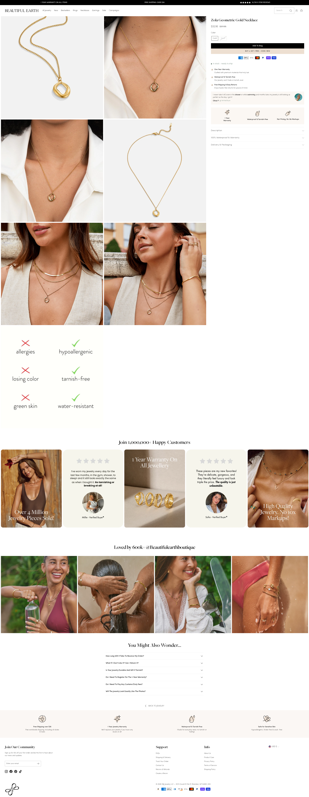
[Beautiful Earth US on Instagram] (6, 771)
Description (216, 131)
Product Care (209, 757)
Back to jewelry (156, 706)
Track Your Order (162, 761)
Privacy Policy (209, 761)
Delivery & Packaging (221, 145)
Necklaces (85, 10)
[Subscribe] (38, 763)
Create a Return (162, 773)
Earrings (95, 10)
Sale (104, 10)
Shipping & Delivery (163, 757)
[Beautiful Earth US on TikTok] (20, 771)
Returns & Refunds (163, 769)
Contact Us (160, 765)
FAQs (158, 753)
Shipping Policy (209, 769)
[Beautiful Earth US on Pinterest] (15, 771)
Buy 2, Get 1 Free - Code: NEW (257, 51)
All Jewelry (46, 10)
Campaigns (114, 10)
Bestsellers (65, 10)
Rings (75, 10)
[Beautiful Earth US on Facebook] (11, 771)
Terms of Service (210, 765)
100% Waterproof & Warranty (225, 138)
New (56, 10)
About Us (207, 753)
